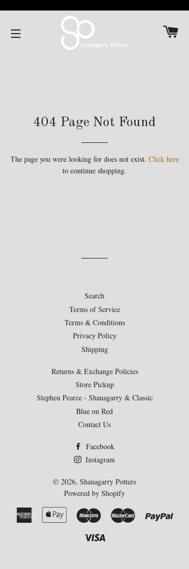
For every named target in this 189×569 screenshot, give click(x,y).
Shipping (94, 349)
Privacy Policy (95, 335)
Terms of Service (94, 309)
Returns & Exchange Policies (94, 371)
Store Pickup (95, 384)
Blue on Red (94, 411)
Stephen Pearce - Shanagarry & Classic (95, 397)
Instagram (99, 459)
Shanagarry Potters (108, 482)
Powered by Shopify (94, 493)
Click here (164, 159)
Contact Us (94, 424)
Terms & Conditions (95, 322)
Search (94, 296)
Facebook (99, 446)
